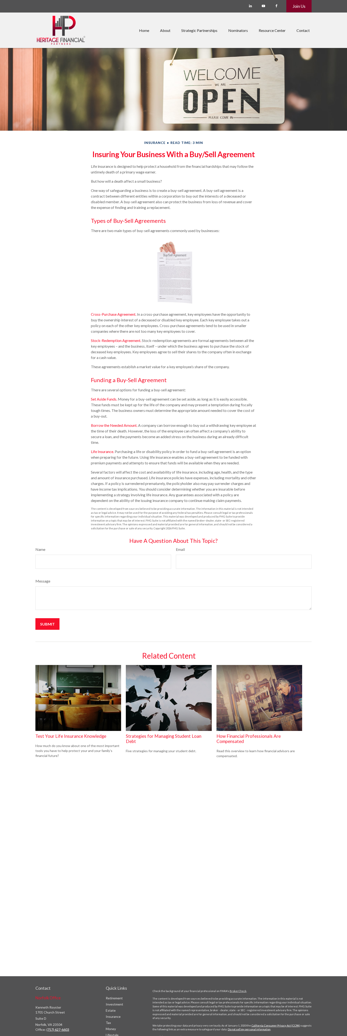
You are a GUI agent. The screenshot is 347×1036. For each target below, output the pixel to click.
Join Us (298, 6)
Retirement (114, 998)
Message (42, 581)
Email (180, 549)
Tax (108, 1023)
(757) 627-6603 (58, 1029)
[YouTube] (263, 6)
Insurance (113, 1016)
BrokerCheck (238, 991)
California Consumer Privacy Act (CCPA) (275, 1025)
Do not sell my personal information (249, 1029)
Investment (114, 1004)
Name (40, 549)
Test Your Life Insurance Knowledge (70, 736)
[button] (144, 30)
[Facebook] (276, 6)
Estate (111, 1010)
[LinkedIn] (250, 6)
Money (111, 1029)
